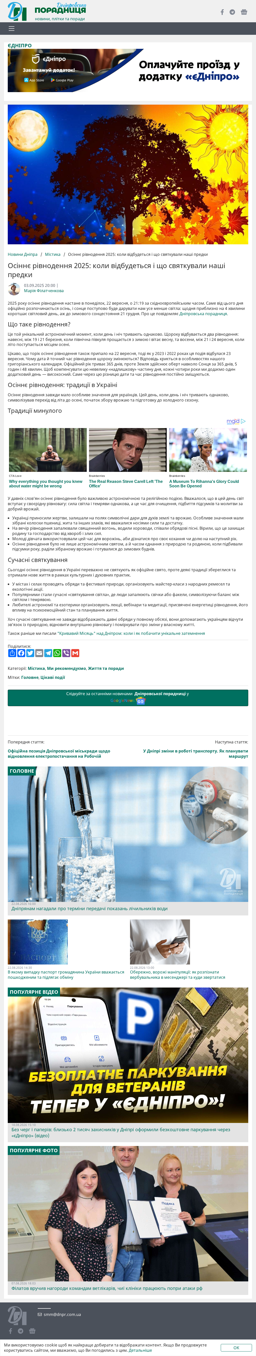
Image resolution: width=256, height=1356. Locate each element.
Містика (52, 254)
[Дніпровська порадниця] (21, 1316)
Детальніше (140, 1350)
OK (236, 1347)
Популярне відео (34, 992)
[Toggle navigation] (11, 28)
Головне (29, 677)
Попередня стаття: (59, 749)
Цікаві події (52, 677)
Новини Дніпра (23, 254)
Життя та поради (106, 668)
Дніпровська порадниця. (204, 313)
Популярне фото (34, 1150)
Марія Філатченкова (44, 290)
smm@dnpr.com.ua (62, 1314)
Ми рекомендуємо (66, 668)
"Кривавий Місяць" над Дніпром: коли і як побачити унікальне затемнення (131, 633)
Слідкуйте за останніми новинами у (128, 697)
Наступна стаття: (195, 749)
